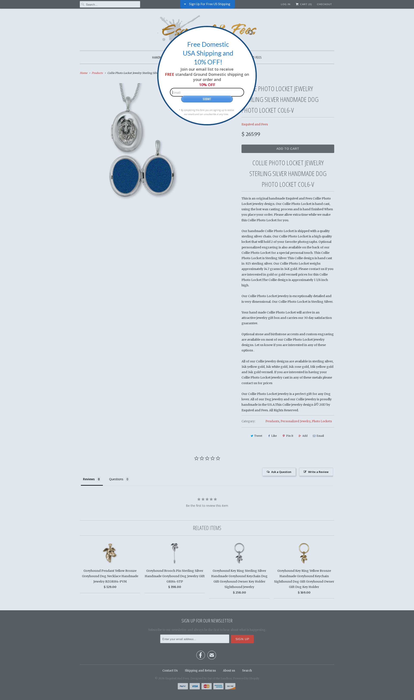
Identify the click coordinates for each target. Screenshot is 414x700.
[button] (250, 32)
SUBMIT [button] (207, 99)
